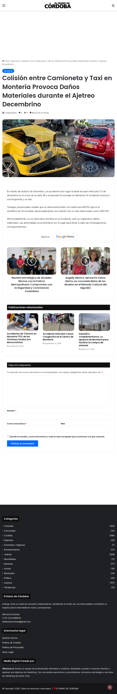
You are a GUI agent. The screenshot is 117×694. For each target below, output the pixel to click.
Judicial (7, 554)
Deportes (8, 540)
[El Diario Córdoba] (58, 5)
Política (7, 578)
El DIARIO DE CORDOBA (67, 688)
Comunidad (9, 531)
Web (63, 423)
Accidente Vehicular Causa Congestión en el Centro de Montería (58, 336)
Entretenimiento (12, 549)
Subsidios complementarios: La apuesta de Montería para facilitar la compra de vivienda (93, 339)
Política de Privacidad (12, 647)
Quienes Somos (10, 638)
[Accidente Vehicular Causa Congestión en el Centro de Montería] (58, 322)
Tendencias (9, 587)
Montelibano (10, 559)
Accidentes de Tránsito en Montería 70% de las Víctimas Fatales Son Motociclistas (21, 338)
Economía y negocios (14, 545)
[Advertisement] (58, 35)
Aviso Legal (7, 652)
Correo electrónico (17, 423)
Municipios (9, 573)
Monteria (15, 61)
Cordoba (8, 535)
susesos (8, 583)
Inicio (7, 61)
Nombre (11, 410)
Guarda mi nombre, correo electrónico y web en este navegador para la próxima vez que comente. (57, 436)
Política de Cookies (11, 642)
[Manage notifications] (109, 687)
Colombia (8, 526)
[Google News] (65, 236)
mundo (7, 568)
